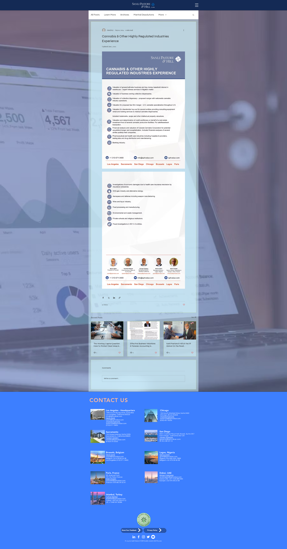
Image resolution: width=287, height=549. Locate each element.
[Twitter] (148, 537)
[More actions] (183, 30)
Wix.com (159, 541)
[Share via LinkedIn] (114, 298)
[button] (196, 5)
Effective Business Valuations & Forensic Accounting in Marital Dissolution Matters (142, 344)
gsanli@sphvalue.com (168, 456)
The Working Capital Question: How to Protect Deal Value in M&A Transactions (107, 344)
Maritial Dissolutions (144, 15)
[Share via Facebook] (103, 298)
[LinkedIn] (134, 537)
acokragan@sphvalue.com (171, 477)
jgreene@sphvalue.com (170, 439)
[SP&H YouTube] (153, 537)
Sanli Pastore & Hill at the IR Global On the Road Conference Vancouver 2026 (178, 344)
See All (193, 317)
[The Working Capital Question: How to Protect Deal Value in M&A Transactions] (107, 330)
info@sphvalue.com (114, 416)
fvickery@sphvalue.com (115, 440)
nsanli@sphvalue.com (115, 420)
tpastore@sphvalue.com (116, 423)
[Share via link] (119, 298)
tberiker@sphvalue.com (115, 499)
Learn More (110, 15)
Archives (124, 15)
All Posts (95, 15)
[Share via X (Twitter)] (109, 298)
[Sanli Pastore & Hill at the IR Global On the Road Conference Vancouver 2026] (180, 330)
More (161, 15)
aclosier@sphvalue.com (115, 481)
